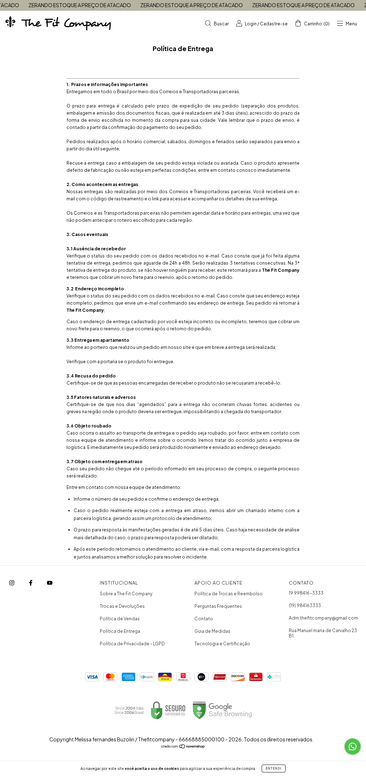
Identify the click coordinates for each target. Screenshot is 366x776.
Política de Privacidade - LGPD (132, 643)
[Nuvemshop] (183, 747)
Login (251, 23)
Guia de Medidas (212, 631)
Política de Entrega (120, 631)
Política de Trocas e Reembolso (228, 593)
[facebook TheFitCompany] (31, 583)
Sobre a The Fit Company (126, 593)
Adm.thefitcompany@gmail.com (323, 618)
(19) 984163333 (305, 605)
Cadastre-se (274, 23)
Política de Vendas (120, 618)
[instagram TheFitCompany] (12, 583)
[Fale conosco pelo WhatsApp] (353, 747)
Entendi (274, 768)
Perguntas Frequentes (218, 606)
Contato (203, 618)
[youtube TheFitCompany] (49, 583)
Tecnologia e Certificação (222, 643)
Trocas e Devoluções (122, 606)
